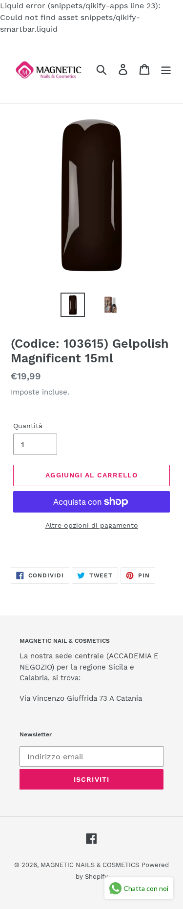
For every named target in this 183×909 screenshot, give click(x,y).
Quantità (27, 426)
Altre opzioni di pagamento (91, 525)
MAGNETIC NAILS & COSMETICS (90, 865)
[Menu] (166, 69)
